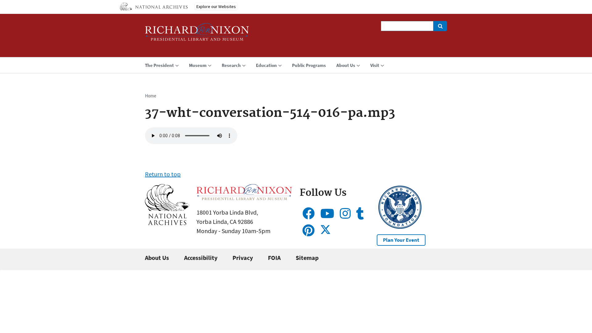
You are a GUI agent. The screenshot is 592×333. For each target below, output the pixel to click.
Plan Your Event (401, 239)
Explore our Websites (216, 6)
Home (150, 96)
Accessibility (200, 257)
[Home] (197, 34)
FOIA (274, 257)
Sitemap (307, 257)
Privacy (242, 257)
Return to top (163, 174)
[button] (167, 223)
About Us (157, 257)
